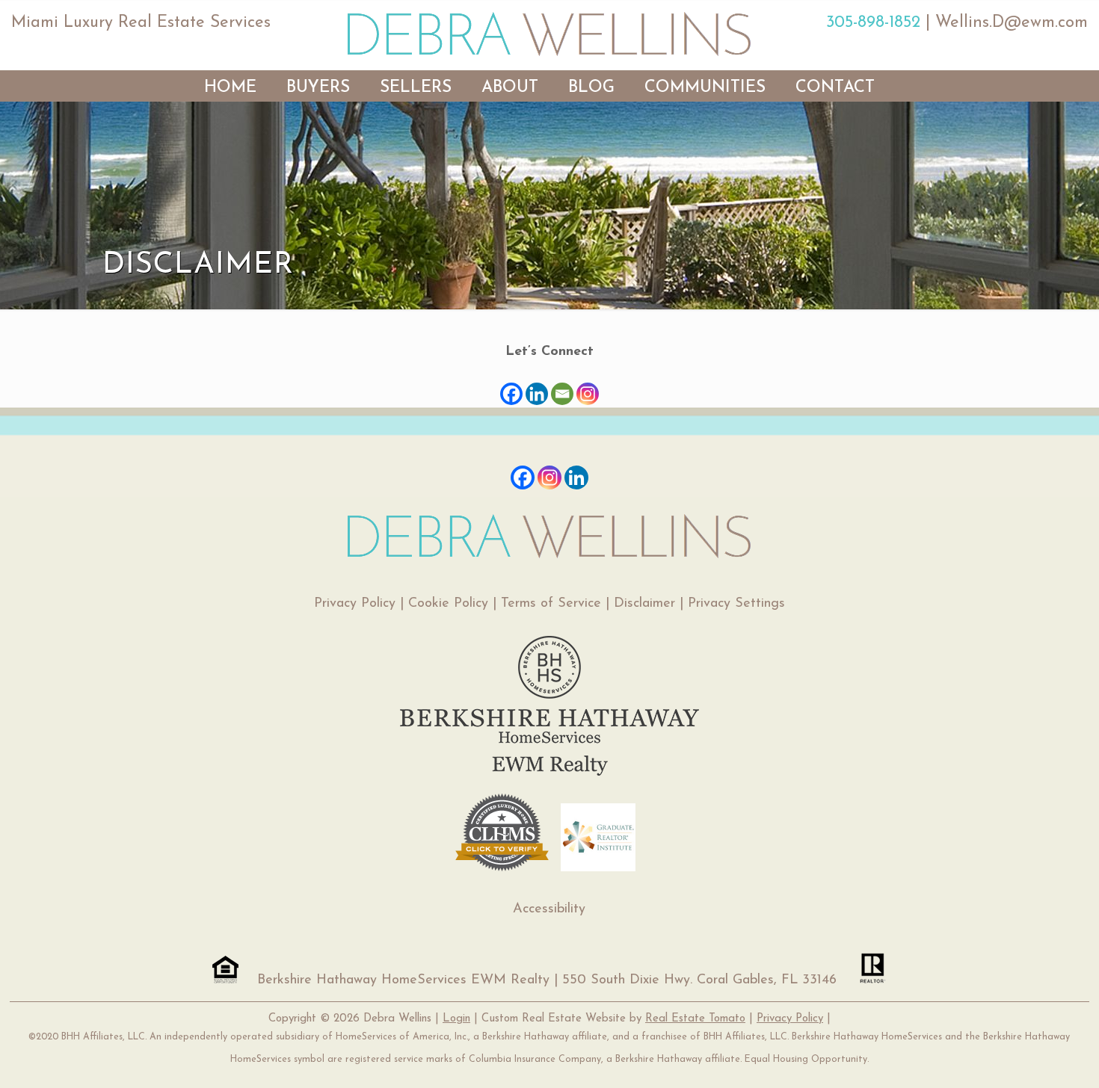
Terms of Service (551, 604)
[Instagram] (587, 384)
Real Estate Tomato (695, 1018)
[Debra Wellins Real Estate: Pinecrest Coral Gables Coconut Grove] (549, 33)
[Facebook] (511, 384)
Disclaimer (644, 604)
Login (456, 1018)
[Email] (562, 384)
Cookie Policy (448, 604)
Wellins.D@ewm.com (1011, 22)
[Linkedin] (537, 384)
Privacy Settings (736, 604)
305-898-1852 (873, 22)
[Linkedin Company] (576, 477)
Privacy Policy (354, 604)
